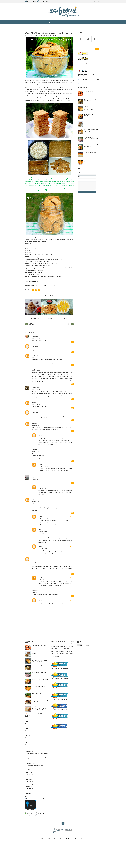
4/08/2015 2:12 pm (44, 466)
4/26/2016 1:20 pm (44, 579)
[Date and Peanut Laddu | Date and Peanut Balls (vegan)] (33, 307)
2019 (27, 733)
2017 (27, 737)
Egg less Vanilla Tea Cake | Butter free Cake (90, 115)
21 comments (54, 35)
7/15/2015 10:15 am (44, 548)
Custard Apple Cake (36, 693)
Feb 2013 (29, 791)
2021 (27, 728)
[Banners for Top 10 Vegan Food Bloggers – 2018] (88, 79)
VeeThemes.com (70, 838)
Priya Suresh (35, 346)
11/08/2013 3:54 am (36, 404)
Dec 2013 (29, 749)
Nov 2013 (29, 751)
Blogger (83, 838)
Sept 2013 (29, 774)
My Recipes (51, 22)
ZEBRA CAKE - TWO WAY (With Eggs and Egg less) (91, 130)
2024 (27, 721)
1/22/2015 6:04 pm (35, 425)
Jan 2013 (29, 793)
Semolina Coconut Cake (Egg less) (40, 686)
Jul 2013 (29, 779)
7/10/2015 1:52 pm (35, 501)
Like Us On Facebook (31, 1)
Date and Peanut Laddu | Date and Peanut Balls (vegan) (33, 317)
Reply (72, 342)
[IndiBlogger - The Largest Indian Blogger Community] (30, 804)
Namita (32, 35)
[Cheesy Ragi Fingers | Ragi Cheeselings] (49, 307)
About (94, 1)
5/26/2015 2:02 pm (44, 488)
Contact (98, 1)
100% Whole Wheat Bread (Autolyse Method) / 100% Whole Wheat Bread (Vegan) (90, 108)
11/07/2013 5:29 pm (36, 357)
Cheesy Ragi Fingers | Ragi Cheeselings (49, 317)
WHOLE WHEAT (51, 285)
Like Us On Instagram (44, 1)
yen (33, 477)
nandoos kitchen (36, 355)
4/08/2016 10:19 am (36, 561)
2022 (27, 725)
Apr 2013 (29, 786)
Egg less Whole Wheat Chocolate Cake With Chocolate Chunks (91, 139)
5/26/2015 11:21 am (36, 479)
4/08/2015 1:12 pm (35, 451)
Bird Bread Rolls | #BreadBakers (88, 92)
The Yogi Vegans (36, 387)
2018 (27, 735)
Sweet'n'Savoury (36, 412)
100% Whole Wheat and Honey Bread (35, 763)
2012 (27, 796)
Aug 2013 (29, 777)
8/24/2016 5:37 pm (35, 592)
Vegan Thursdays (34, 281)
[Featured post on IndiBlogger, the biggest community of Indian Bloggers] (59, 664)
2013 (27, 747)
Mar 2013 (29, 788)
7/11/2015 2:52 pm (44, 518)
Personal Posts (63, 22)
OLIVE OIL (33, 285)
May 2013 (29, 784)
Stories (31, 324)
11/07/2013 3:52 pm (36, 338)
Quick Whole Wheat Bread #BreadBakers (90, 100)
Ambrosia (63, 830)
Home (42, 22)
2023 (27, 723)
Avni (33, 499)
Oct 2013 (29, 772)
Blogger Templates (55, 838)
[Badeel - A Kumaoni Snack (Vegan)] (65, 307)
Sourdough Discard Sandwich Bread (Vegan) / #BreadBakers (91, 153)
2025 (27, 718)
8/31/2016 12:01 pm (44, 602)
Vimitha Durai (35, 402)
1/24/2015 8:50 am (44, 437)
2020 (27, 730)
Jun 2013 (29, 781)
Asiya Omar (35, 336)
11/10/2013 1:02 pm (36, 414)
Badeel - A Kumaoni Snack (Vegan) (65, 317)
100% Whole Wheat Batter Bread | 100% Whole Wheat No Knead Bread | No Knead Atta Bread (40, 708)
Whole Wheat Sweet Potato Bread (34, 761)
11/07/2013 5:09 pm (36, 348)
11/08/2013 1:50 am (36, 389)
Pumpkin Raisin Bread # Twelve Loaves (35, 765)
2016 (27, 740)
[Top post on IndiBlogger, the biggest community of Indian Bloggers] (59, 705)
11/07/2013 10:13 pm (36, 370)
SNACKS (45, 285)
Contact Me (74, 22)
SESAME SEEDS (39, 285)
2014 (27, 744)
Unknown (34, 423)
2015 (27, 742)
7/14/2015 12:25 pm (42, 531)
